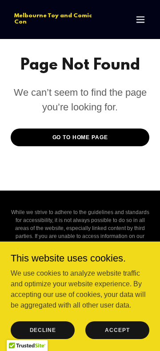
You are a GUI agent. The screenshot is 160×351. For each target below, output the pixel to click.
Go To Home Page (80, 137)
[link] (59, 21)
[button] (140, 19)
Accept (117, 330)
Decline (43, 330)
